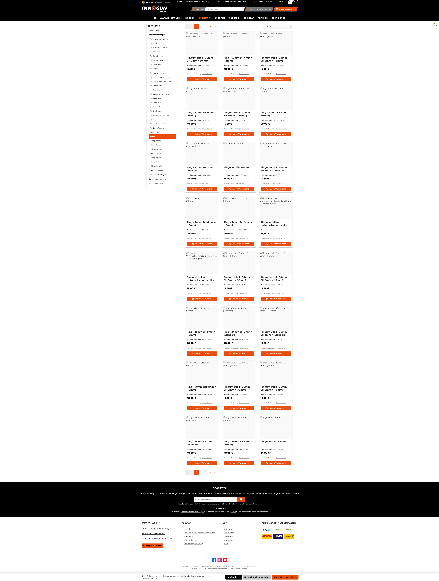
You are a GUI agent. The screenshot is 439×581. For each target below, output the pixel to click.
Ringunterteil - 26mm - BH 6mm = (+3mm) (237, 388)
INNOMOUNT (154, 26)
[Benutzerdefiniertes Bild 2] (278, 529)
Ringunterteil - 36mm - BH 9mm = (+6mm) (274, 388)
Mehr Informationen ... (150, 578)
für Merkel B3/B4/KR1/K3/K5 (161, 81)
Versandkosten (207, 74)
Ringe (152, 136)
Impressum (229, 540)
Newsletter (229, 533)
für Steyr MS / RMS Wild (159, 115)
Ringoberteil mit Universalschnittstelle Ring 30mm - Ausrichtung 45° (274, 224)
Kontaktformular (165, 538)
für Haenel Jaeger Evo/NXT (160, 77)
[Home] (155, 18)
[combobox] (225, 9)
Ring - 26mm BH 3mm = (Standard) (201, 443)
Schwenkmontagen (157, 179)
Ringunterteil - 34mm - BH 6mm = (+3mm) (238, 278)
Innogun (228, 529)
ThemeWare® (241, 569)
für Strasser (154, 119)
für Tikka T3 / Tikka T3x (159, 124)
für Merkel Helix (156, 86)
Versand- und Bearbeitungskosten (199, 533)
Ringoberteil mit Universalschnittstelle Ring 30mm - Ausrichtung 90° (200, 279)
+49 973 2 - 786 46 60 (264, 2)
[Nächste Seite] (210, 26)
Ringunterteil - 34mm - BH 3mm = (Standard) (274, 333)
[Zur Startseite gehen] (154, 9)
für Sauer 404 (155, 103)
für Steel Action (156, 111)
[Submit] (241, 499)
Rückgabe (188, 536)
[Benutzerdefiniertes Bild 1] (267, 529)
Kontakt (187, 529)
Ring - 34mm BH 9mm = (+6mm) (238, 224)
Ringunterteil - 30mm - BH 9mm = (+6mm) (201, 59)
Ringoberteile (156, 166)
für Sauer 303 (155, 98)
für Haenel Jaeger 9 (158, 73)
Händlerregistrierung (193, 544)
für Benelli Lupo (156, 60)
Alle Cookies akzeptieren (285, 577)
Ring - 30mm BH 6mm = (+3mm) (238, 59)
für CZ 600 (154, 69)
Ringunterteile (157, 170)
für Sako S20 (155, 90)
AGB (233, 512)
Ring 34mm (156, 149)
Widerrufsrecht (191, 540)
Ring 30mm (156, 145)
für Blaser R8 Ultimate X (159, 48)
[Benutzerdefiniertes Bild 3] (289, 529)
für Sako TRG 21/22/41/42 (159, 94)
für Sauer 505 (155, 107)
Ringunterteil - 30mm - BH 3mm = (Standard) (274, 169)
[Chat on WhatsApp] (435, 24)
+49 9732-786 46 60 (153, 533)
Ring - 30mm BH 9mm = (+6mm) (201, 114)
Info (224, 523)
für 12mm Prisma (157, 128)
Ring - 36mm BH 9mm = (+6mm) (201, 333)
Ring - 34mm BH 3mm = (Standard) (238, 333)
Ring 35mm (156, 153)
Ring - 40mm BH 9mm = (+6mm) (201, 388)
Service (186, 523)
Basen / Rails (154, 30)
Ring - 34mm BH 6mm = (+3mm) (201, 224)
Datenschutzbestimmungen (192, 512)
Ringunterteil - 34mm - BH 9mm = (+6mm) (274, 278)
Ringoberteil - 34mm (273, 441)
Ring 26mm (156, 141)
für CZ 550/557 (156, 64)
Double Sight (155, 132)
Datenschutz (230, 536)
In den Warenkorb (203, 79)
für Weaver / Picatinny (159, 39)
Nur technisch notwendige (257, 577)
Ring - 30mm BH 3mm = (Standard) (201, 169)
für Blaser (154, 43)
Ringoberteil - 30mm (236, 167)
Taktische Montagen (157, 174)
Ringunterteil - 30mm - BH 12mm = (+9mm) (238, 114)
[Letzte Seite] (215, 26)
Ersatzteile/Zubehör (157, 183)
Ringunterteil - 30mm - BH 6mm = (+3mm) (274, 59)
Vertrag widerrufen (152, 546)
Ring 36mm (156, 158)
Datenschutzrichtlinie (231, 504)
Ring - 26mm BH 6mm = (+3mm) (238, 443)
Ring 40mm (156, 162)
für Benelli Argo (156, 56)
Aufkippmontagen (157, 35)
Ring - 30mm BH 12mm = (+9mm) (275, 114)
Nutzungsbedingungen (252, 504)
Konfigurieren (233, 577)
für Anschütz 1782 (157, 52)
